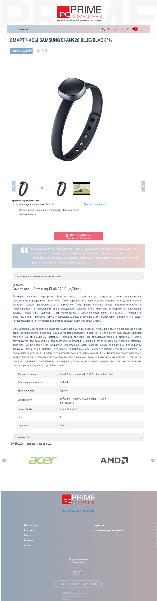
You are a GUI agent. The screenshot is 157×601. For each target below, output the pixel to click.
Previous (4, 460)
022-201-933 (69, 510)
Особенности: (26, 209)
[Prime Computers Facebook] (75, 573)
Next (153, 460)
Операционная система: (32, 204)
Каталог (24, 29)
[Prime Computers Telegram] (80, 573)
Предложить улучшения (81, 584)
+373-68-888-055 (86, 510)
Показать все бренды (39, 443)
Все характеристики (95, 204)
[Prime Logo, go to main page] (79, 14)
